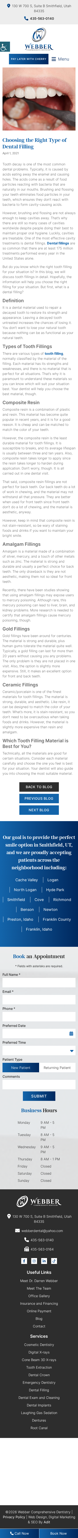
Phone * (8, 1008)
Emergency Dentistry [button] (39, 1382)
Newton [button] (50, 909)
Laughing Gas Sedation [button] (39, 1413)
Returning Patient (57, 1068)
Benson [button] (27, 909)
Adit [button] (47, 1522)
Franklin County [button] (57, 919)
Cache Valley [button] (26, 880)
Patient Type (12, 1059)
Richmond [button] (62, 899)
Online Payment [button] (39, 1311)
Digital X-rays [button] (39, 1352)
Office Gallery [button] (39, 1296)
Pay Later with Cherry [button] (28, 59)
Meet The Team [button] (39, 1288)
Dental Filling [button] (39, 1390)
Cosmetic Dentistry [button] (39, 1345)
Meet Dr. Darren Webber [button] (39, 1281)
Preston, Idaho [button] (20, 919)
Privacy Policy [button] (14, 1517)
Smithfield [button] (16, 899)
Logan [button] (52, 880)
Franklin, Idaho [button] (39, 929)
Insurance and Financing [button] (39, 1303)
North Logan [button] (25, 890)
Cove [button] (39, 899)
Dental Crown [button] (39, 1375)
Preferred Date (14, 1026)
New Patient (20, 1068)
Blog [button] (39, 1318)
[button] (5, 47)
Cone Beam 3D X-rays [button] (39, 1360)
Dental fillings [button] (58, 243)
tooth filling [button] (54, 353)
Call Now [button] (21, 1533)
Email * (8, 991)
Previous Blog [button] (39, 798)
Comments (11, 1076)
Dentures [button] (39, 1420)
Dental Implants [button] (39, 1405)
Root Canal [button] (39, 1428)
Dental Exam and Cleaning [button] (39, 1398)
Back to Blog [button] (39, 787)
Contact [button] (39, 1326)
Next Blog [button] (39, 810)
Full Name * (11, 974)
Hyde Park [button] (55, 890)
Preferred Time (14, 1042)
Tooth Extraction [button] (39, 1367)
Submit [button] (39, 1096)
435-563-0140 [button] (42, 18)
